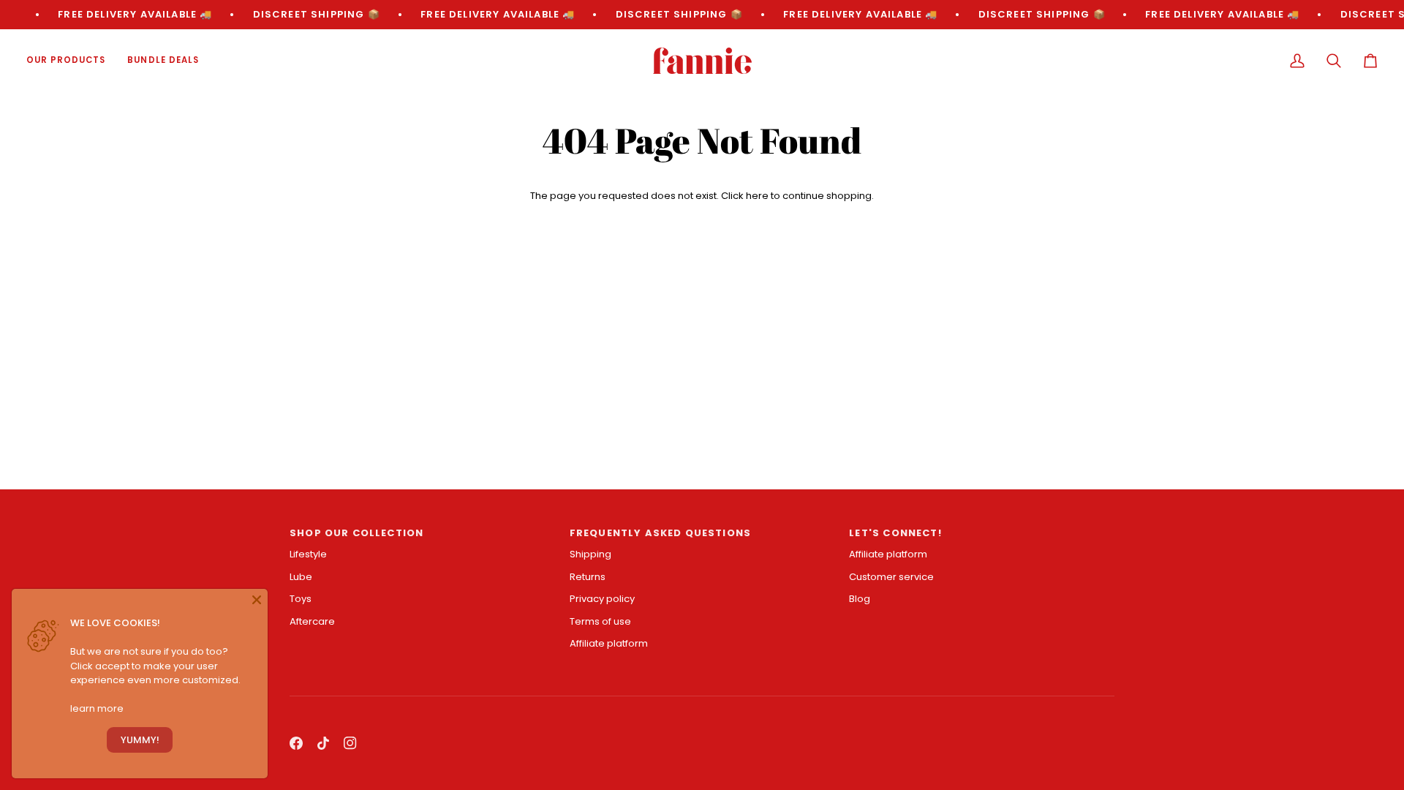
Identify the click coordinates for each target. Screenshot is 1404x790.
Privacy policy (602, 599)
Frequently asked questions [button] (660, 533)
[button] (71, 60)
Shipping (590, 554)
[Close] (256, 599)
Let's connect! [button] (895, 533)
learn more (97, 708)
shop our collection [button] (356, 533)
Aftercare (312, 621)
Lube (301, 577)
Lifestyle (308, 554)
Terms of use (600, 621)
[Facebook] (296, 743)
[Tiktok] (323, 743)
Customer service (891, 577)
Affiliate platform (609, 643)
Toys (301, 599)
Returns (587, 577)
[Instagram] (350, 743)
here (757, 196)
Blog (859, 599)
